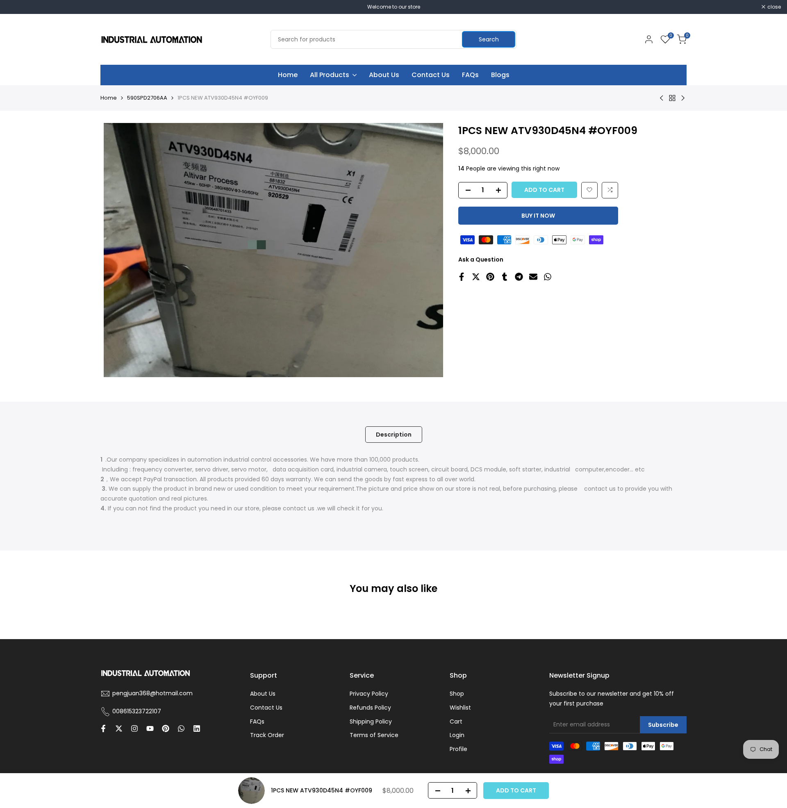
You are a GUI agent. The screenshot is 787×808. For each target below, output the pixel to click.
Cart (456, 721)
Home (108, 98)
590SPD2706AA (147, 98)
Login (457, 735)
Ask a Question (480, 259)
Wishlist (460, 707)
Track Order (267, 735)
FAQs (257, 721)
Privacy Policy (369, 694)
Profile (458, 749)
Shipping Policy (371, 721)
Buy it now (538, 215)
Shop (457, 694)
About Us (262, 694)
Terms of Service (374, 735)
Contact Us (266, 707)
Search (489, 39)
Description (394, 434)
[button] (589, 190)
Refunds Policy (370, 707)
